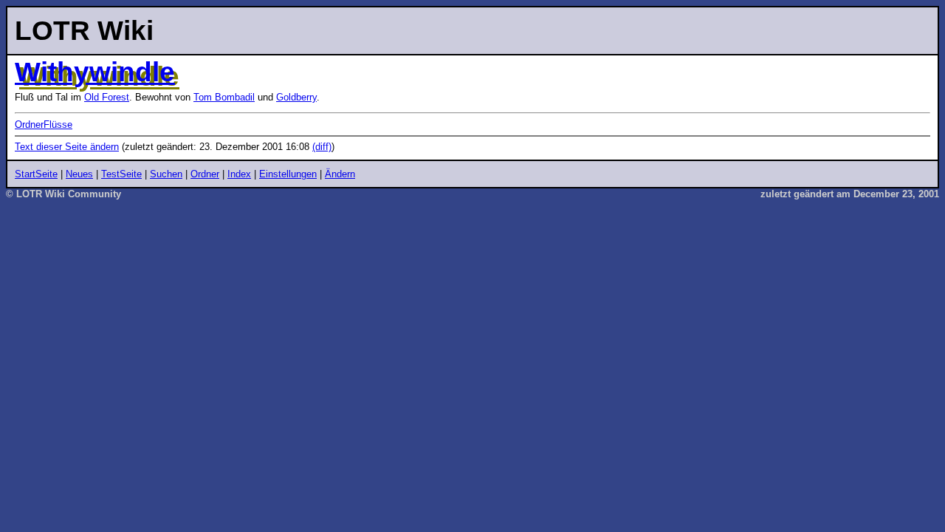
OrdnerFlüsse (43, 124)
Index (239, 174)
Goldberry (296, 97)
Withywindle (95, 71)
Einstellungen (288, 174)
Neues (79, 174)
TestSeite (121, 174)
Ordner (204, 174)
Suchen (166, 174)
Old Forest (106, 97)
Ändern (340, 174)
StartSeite (36, 174)
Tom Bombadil (224, 97)
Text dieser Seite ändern (67, 146)
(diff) (321, 146)
